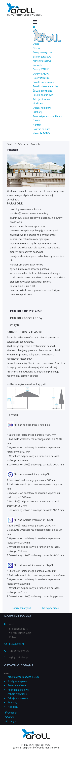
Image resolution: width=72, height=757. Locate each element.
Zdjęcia (15, 325)
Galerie (36, 121)
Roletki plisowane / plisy (45, 86)
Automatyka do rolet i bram (47, 116)
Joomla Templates (23, 748)
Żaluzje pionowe (41, 99)
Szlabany (37, 112)
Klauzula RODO (41, 133)
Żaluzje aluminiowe (43, 95)
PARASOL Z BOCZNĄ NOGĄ (26, 318)
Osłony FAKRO (41, 74)
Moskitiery (38, 103)
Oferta (36, 48)
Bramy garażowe (42, 57)
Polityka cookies (41, 129)
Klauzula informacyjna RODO (23, 677)
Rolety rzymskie (41, 78)
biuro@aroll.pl (16, 644)
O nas (36, 44)
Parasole (37, 65)
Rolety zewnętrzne (42, 52)
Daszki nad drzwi (42, 108)
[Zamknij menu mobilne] (34, 27)
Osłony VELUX (41, 69)
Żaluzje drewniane (42, 91)
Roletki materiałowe (43, 82)
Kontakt (37, 125)
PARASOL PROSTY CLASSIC (26, 311)
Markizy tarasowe (42, 61)
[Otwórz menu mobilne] (35, 22)
